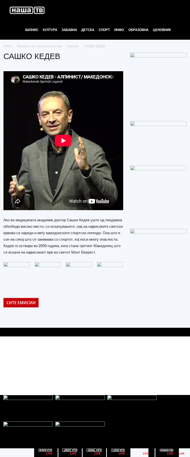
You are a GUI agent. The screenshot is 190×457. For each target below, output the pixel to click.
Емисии (73, 46)
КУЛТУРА (50, 29)
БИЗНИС (31, 29)
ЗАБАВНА (69, 29)
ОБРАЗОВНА (138, 29)
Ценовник (162, 29)
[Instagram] (171, 361)
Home (7, 46)
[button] (179, 10)
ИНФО (119, 29)
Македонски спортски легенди (39, 46)
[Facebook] (160, 361)
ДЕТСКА (87, 29)
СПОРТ (104, 29)
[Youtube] (182, 361)
